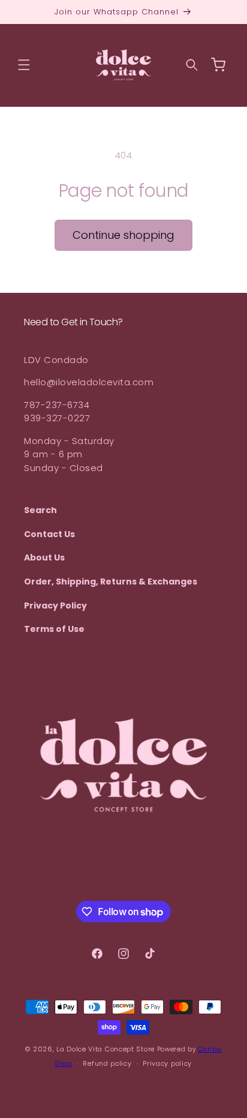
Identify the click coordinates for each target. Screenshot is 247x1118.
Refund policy (107, 1063)
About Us (44, 557)
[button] (24, 65)
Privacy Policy (55, 606)
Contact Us (49, 534)
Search (40, 510)
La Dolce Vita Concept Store (105, 1049)
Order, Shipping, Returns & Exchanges (110, 582)
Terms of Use (54, 629)
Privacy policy (167, 1063)
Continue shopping (123, 234)
